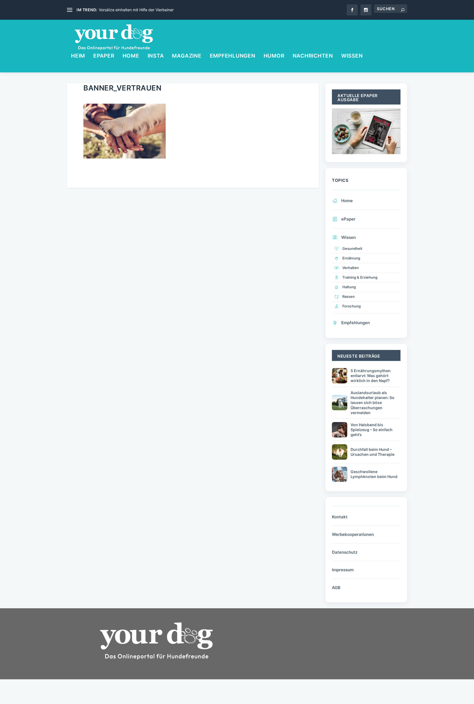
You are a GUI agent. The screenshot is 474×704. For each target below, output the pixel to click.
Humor (274, 56)
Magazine (186, 56)
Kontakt (340, 516)
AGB (336, 587)
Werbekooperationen (353, 534)
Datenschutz (344, 552)
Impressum (343, 569)
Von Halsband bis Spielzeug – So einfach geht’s (372, 429)
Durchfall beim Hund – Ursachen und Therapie (372, 452)
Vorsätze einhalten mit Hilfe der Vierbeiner (136, 9)
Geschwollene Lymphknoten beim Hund (374, 474)
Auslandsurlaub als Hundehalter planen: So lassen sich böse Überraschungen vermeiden (372, 402)
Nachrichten (313, 56)
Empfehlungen (232, 56)
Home (131, 56)
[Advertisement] (286, 659)
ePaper (103, 56)
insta (156, 56)
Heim (78, 56)
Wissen (352, 56)
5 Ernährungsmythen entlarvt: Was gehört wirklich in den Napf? (371, 375)
